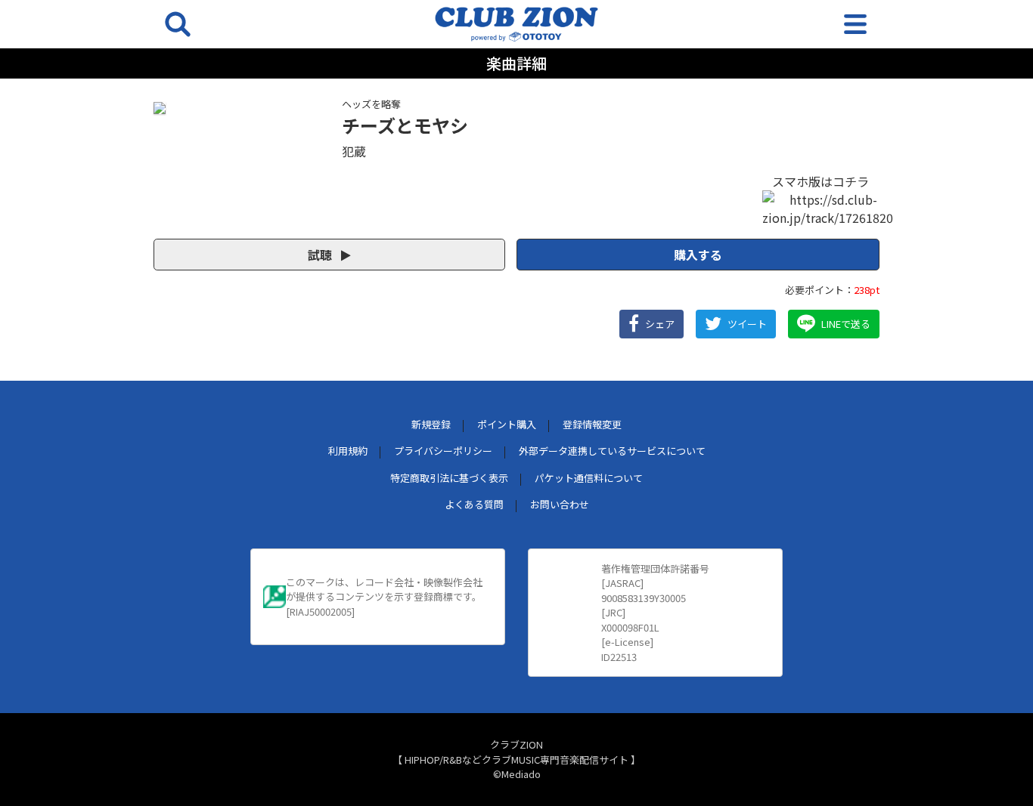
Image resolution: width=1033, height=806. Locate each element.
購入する (698, 255)
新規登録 (431, 424)
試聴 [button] (321, 255)
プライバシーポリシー (443, 450)
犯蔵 (354, 151)
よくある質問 (474, 504)
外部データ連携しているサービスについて (612, 450)
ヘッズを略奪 (371, 104)
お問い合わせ (559, 504)
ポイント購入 (506, 424)
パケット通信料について (589, 478)
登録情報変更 (592, 424)
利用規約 (348, 450)
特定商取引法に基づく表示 (449, 478)
